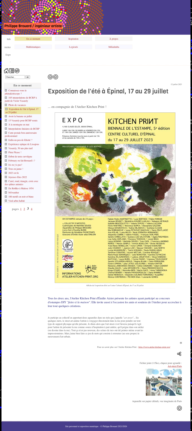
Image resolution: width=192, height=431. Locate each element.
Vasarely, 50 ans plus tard (20, 148)
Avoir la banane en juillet (20, 116)
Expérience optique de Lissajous (23, 144)
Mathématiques (33, 46)
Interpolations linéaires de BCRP (23, 128)
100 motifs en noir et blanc (21, 196)
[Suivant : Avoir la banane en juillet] (55, 76)
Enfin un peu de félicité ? (20, 139)
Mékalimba (114, 46)
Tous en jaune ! (15, 168)
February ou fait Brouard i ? (21, 160)
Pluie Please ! (14, 152)
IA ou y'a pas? (15, 164)
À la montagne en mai (18, 124)
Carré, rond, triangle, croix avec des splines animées (21, 182)
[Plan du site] (11, 70)
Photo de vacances (17, 104)
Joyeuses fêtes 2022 (17, 177)
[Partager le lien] (179, 354)
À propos (114, 38)
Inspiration (73, 38)
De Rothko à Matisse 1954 (21, 188)
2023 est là (13, 172)
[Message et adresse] (17, 70)
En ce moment (33, 38)
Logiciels (73, 46)
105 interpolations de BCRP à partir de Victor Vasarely (21, 99)
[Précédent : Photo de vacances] (50, 76)
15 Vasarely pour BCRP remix (23, 120)
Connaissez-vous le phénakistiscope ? (16, 92)
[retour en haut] (179, 408)
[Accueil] (6, 70)
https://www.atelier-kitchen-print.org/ (154, 347)
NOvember (13, 192)
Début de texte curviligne (20, 156)
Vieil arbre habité (16, 200)
